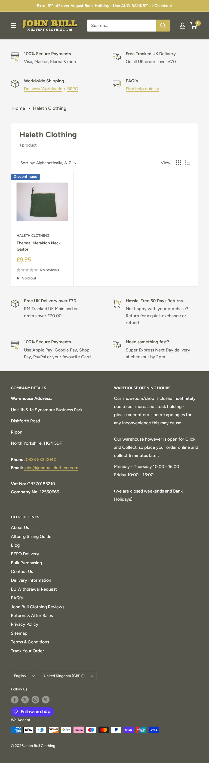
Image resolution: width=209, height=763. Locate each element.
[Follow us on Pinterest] (46, 699)
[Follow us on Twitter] (25, 699)
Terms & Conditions (30, 641)
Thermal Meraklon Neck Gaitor (39, 246)
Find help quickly (142, 88)
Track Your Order (27, 650)
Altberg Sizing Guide (31, 536)
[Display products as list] (187, 162)
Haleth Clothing (49, 108)
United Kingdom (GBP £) (64, 676)
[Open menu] (13, 25)
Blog (15, 545)
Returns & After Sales (32, 615)
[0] (193, 25)
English (20, 676)
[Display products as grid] (178, 162)
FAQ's (17, 597)
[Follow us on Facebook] (15, 699)
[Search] (163, 26)
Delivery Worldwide (43, 88)
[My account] (182, 26)
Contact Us (22, 571)
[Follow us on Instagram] (35, 699)
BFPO (72, 88)
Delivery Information (31, 580)
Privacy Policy (24, 624)
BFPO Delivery (25, 553)
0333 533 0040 (41, 459)
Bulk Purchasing (26, 562)
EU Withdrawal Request (34, 589)
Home (18, 108)
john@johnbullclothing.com (51, 467)
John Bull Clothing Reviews (37, 606)
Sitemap (19, 633)
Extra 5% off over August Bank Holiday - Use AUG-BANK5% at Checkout (104, 5)
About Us (20, 527)
